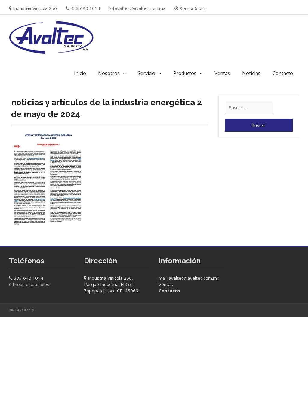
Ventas (222, 73)
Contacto (283, 73)
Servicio (146, 73)
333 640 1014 (28, 278)
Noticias (251, 73)
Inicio (80, 73)
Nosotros (109, 73)
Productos (184, 73)
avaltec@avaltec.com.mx (140, 8)
